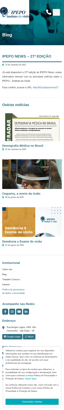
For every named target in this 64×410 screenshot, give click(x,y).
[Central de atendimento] (48, 12)
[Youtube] (19, 311)
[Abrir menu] (56, 12)
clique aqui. (31, 378)
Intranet (6, 284)
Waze (30, 336)
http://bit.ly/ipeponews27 (45, 87)
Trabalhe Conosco (11, 279)
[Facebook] (5, 311)
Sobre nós (7, 269)
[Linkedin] (26, 311)
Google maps (13, 336)
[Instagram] (12, 311)
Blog (4, 274)
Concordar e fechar (32, 402)
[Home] (14, 12)
